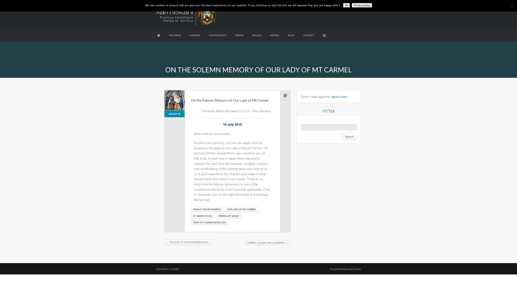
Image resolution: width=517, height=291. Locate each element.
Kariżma (195, 35)
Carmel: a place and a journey (267, 242)
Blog (291, 35)
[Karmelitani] (186, 14)
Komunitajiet (218, 35)
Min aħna (175, 35)
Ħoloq (256, 35)
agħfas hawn (339, 97)
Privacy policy (361, 5)
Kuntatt (308, 35)
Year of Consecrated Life (209, 222)
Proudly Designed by (345, 269)
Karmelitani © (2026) (167, 269)
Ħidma (239, 35)
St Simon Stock (202, 215)
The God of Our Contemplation (187, 242)
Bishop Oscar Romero (207, 209)
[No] (512, 6)
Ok (346, 5)
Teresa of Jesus (228, 215)
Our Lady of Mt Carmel (241, 209)
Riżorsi (274, 35)
